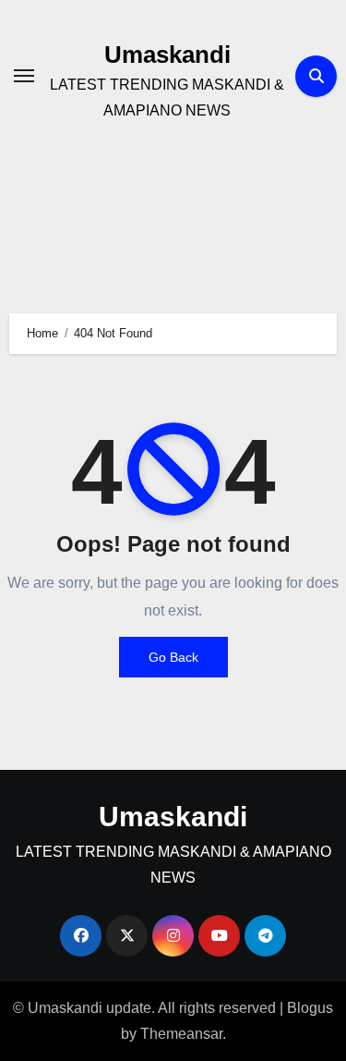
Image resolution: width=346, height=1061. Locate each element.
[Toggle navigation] (24, 76)
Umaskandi (167, 54)
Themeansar (181, 1034)
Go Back (173, 657)
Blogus (310, 1008)
